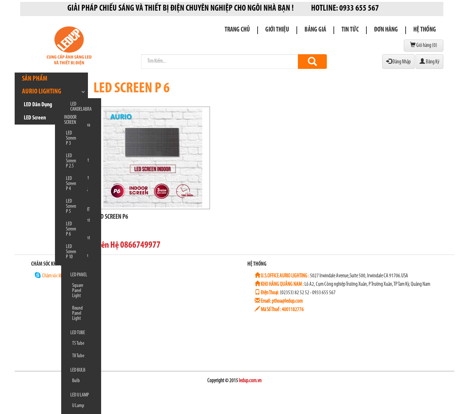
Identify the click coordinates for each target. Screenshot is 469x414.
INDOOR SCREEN (70, 120)
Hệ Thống (424, 30)
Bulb (76, 381)
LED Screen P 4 (71, 184)
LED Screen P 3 (71, 138)
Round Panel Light (77, 313)
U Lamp (78, 406)
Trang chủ (237, 30)
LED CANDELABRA (81, 106)
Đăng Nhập (401, 62)
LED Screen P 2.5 (71, 161)
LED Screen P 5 (71, 206)
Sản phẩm (34, 78)
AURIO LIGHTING (41, 91)
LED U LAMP (79, 395)
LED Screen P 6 (71, 229)
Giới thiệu (277, 30)
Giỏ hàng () (426, 45)
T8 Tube (78, 356)
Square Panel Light (77, 291)
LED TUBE (77, 333)
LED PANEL (78, 275)
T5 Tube (78, 343)
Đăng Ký (432, 62)
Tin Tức (350, 30)
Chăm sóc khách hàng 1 (61, 276)
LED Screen (35, 118)
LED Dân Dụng (38, 105)
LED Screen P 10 (71, 252)
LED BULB (77, 370)
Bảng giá (315, 30)
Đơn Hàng (386, 30)
